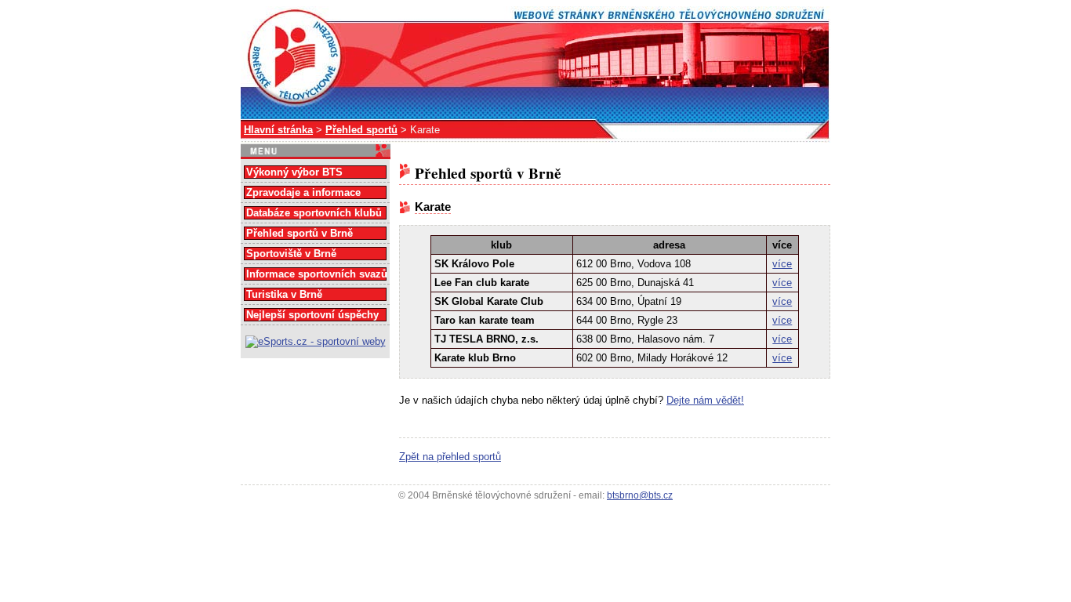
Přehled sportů (361, 130)
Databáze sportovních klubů (314, 213)
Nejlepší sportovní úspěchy (312, 315)
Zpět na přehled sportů (450, 456)
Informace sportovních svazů (316, 274)
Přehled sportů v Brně (299, 233)
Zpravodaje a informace (303, 192)
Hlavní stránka (278, 130)
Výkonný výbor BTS (294, 172)
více (782, 264)
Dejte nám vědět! (705, 400)
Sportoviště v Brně (291, 253)
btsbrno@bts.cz (640, 495)
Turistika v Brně (284, 294)
